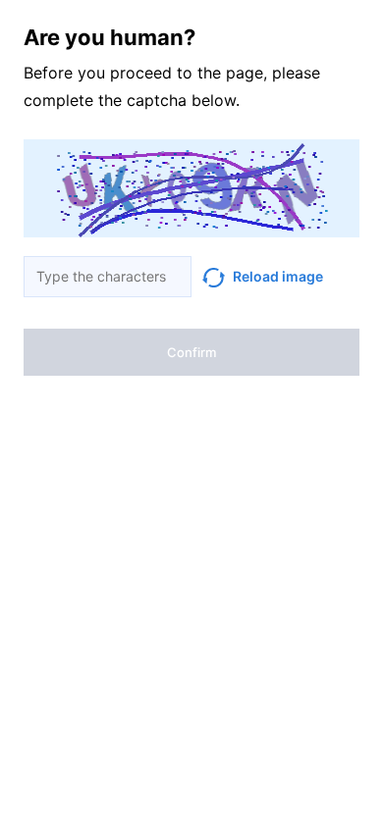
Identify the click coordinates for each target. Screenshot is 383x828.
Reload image (278, 276)
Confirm (191, 352)
